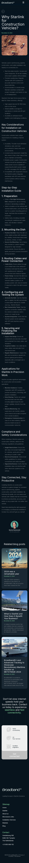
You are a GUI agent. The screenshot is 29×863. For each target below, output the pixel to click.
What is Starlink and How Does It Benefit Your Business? (13, 616)
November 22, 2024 (9, 620)
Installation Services (9, 820)
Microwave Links (8, 817)
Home (4, 807)
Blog (3, 826)
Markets (5, 823)
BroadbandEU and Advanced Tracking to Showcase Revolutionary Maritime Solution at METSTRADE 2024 (14, 666)
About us (5, 814)
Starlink (4, 810)
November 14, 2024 (9, 674)
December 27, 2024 (9, 576)
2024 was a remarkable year (11, 572)
